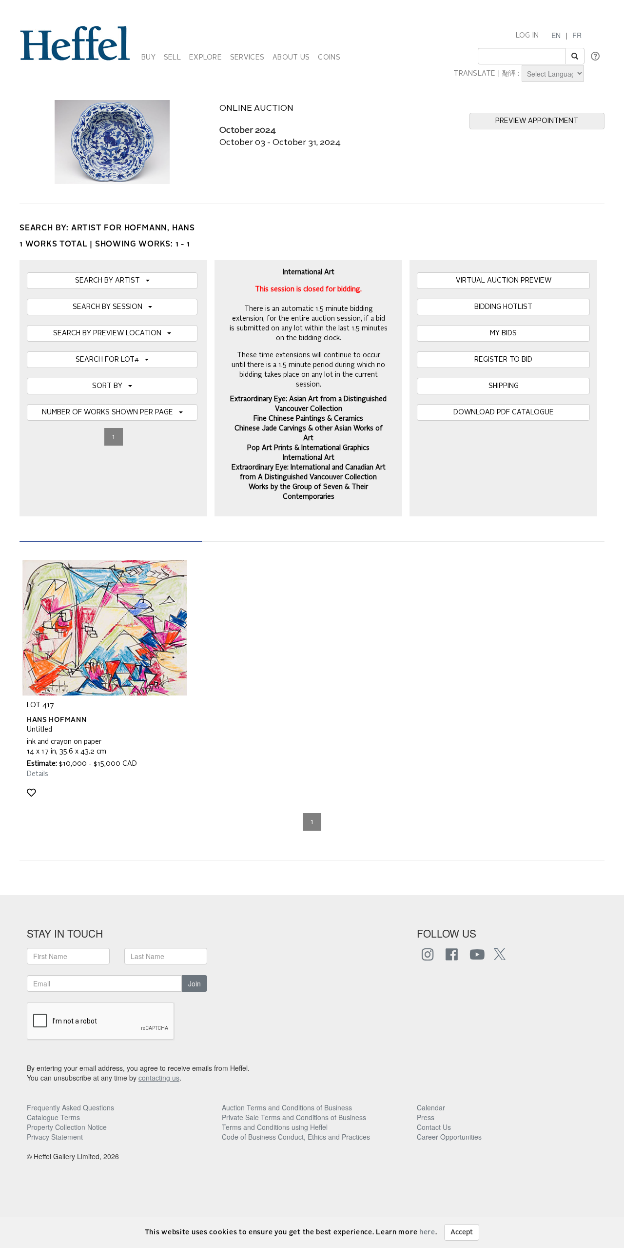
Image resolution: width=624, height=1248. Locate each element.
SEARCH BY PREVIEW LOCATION (110, 333)
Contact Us (434, 1127)
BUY (148, 57)
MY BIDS (503, 333)
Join (194, 983)
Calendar (431, 1107)
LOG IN (527, 35)
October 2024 (247, 130)
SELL (172, 57)
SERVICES (247, 57)
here (427, 1232)
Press (425, 1117)
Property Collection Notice (67, 1127)
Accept (461, 1232)
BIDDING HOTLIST (503, 307)
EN (556, 35)
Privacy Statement (55, 1137)
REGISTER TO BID (503, 359)
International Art (308, 457)
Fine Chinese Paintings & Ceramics (308, 418)
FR (577, 35)
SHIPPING (503, 386)
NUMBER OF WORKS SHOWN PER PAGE (110, 412)
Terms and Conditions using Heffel (275, 1127)
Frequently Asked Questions (70, 1107)
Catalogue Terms (53, 1117)
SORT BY (110, 386)
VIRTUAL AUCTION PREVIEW (503, 280)
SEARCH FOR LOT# (110, 359)
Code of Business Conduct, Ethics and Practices (296, 1137)
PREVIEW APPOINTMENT (536, 121)
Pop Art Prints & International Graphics (308, 448)
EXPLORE (205, 57)
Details (37, 774)
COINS (329, 57)
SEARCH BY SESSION (110, 307)
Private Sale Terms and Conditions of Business (294, 1117)
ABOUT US (291, 57)
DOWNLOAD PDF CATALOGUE (503, 412)
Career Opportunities (449, 1137)
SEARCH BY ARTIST (110, 280)
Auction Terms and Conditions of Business (287, 1107)
